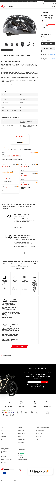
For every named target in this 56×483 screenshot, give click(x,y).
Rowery (19, 425)
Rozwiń (19, 252)
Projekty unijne (3, 431)
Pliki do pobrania (3, 456)
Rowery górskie (20, 427)
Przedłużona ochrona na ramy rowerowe (42, 427)
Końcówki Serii (3, 446)
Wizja (2, 428)
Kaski (17, 9)
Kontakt (21, 457)
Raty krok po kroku (4, 451)
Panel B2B (2, 433)
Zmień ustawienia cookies (22, 459)
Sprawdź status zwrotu (39, 434)
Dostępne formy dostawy (5, 449)
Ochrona (22, 55)
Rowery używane (21, 442)
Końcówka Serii (9, 9)
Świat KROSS (3, 425)
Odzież (14, 9)
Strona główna (3, 9)
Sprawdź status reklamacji (40, 431)
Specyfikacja (7, 55)
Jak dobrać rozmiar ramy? (5, 448)
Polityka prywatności (4, 457)
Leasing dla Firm (3, 434)
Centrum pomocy (4, 454)
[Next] (37, 45)
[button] (44, 22)
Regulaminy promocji (4, 463)
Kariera (2, 430)
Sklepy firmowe (3, 462)
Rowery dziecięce (21, 436)
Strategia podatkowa (4, 437)
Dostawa (17, 55)
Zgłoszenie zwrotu (39, 433)
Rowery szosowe (21, 430)
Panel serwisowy (4, 436)
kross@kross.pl (22, 455)
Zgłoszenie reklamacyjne (40, 430)
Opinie (12, 55)
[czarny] (42, 37)
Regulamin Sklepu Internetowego (6, 459)
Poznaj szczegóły (19, 346)
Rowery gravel (20, 428)
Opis (2, 55)
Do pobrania (27, 55)
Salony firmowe (32, 3)
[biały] (44, 37)
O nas (2, 427)
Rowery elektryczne (21, 431)
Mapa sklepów (41, 3)
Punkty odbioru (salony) (5, 460)
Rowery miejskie (21, 434)
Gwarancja (37, 425)
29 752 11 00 (22, 453)
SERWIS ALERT (38, 439)
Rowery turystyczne (21, 433)
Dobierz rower (20, 440)
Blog (48, 3)
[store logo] (7, 6)
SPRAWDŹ (41, 1)
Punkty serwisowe (39, 428)
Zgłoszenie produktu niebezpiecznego (42, 437)
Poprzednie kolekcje (21, 439)
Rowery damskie (21, 437)
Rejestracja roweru (39, 436)
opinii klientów (19, 139)
